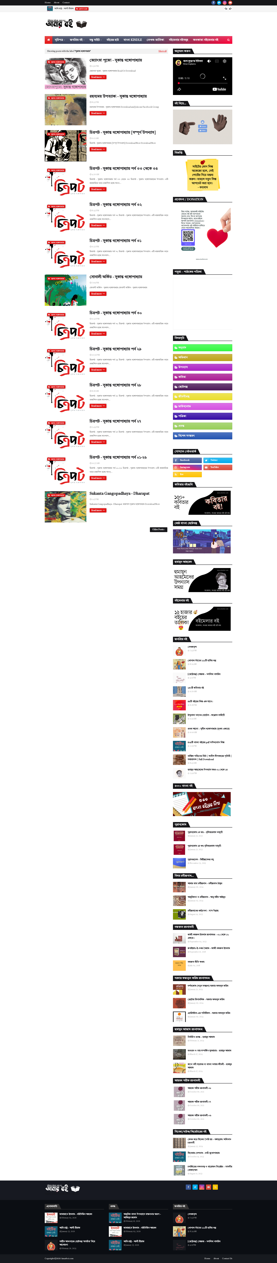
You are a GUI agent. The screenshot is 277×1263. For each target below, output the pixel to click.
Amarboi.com (67, 1259)
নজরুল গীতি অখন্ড (196, 962)
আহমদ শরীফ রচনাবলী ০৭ (199, 1102)
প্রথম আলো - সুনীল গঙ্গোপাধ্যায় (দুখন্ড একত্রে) (209, 729)
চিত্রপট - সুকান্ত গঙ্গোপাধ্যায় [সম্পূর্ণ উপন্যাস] (123, 133)
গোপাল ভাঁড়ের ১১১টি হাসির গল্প (202, 661)
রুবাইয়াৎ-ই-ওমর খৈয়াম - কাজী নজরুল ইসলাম (209, 948)
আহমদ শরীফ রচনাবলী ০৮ (199, 1088)
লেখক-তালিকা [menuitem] (155, 40)
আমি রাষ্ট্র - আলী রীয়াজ (64, 9)
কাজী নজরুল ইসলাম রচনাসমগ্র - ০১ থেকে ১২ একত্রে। (208, 936)
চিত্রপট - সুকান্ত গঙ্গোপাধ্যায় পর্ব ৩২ (116, 205)
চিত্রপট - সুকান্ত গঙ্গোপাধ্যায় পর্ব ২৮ (115, 385)
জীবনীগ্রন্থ (183, 396)
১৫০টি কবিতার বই (196, 688)
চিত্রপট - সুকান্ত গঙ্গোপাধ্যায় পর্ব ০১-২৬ (118, 458)
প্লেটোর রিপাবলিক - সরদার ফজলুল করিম (206, 999)
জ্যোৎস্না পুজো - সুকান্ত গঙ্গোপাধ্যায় (116, 60)
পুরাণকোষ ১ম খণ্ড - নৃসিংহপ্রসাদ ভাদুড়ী (205, 832)
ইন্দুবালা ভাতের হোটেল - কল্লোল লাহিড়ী (206, 715)
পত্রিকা (182, 416)
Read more (96, 77)
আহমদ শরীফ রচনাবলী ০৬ (199, 1115)
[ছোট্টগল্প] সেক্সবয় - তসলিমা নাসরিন (204, 674)
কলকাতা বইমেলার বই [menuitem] (205, 40)
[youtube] (230, 3)
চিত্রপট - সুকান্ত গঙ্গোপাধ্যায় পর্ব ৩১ (115, 241)
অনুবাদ (182, 347)
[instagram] (225, 3)
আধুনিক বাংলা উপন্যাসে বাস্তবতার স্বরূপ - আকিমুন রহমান (142, 1216)
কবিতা (182, 377)
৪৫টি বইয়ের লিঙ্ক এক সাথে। (200, 701)
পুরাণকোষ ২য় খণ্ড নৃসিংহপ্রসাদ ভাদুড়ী (204, 846)
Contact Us (227, 1259)
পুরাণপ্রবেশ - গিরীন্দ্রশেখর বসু (201, 859)
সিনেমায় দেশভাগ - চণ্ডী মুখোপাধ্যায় (204, 1153)
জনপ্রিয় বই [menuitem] (76, 40)
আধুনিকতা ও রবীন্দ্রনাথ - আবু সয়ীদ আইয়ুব (206, 897)
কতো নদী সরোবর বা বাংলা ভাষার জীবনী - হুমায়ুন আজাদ (210, 1066)
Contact (66, 3)
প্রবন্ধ (181, 426)
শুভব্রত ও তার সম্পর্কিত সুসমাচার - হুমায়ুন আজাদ (209, 1051)
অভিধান (183, 357)
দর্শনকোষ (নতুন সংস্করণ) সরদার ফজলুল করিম (208, 986)
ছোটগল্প (183, 386)
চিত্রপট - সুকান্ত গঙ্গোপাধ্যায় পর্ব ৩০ (116, 313)
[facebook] (213, 3)
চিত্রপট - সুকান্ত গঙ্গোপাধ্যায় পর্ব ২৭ (115, 421)
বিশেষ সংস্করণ (186, 435)
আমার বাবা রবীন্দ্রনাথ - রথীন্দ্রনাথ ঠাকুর (205, 883)
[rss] (187, 474)
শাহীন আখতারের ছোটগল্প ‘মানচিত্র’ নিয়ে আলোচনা (77, 1243)
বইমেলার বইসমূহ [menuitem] (178, 40)
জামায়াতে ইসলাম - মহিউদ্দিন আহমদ (75, 1214)
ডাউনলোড (184, 406)
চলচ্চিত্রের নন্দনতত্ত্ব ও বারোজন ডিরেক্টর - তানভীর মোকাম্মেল (210, 1168)
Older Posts (158, 530)
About (56, 3)
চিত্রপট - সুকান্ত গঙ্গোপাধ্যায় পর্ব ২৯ (115, 349)
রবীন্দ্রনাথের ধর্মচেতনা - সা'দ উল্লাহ (203, 911)
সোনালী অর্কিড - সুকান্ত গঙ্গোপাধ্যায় (116, 277)
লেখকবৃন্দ (192, 647)
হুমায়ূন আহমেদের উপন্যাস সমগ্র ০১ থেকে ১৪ (208, 770)
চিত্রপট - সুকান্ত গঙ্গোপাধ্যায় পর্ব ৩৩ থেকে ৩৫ (124, 169)
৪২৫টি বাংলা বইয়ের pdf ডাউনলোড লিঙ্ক (206, 742)
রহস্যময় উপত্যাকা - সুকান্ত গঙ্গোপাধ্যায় (118, 97)
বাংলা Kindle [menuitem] (133, 40)
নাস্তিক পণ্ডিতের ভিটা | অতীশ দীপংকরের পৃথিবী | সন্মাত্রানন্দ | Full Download (210, 758)
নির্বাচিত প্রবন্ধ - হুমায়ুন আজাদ (201, 1037)
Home (48, 3)
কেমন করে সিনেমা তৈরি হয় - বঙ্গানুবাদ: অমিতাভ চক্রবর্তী (209, 1141)
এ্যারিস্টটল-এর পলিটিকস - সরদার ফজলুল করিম (209, 1013)
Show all (163, 51)
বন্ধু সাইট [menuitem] (94, 40)
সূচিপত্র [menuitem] (59, 40)
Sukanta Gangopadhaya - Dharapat (120, 494)
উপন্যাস (183, 367)
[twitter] (219, 3)
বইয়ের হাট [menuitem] (113, 40)
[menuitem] (48, 40)
